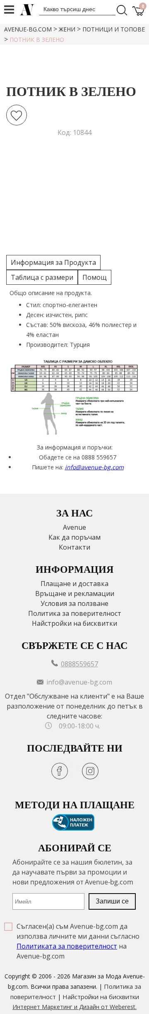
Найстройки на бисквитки (74, 623)
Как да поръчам (74, 537)
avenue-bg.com (28, 29)
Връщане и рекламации (74, 593)
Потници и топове (113, 29)
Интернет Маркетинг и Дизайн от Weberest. (74, 1007)
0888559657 (79, 663)
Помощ (94, 277)
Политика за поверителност (74, 613)
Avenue (74, 527)
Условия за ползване (74, 603)
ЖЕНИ (67, 29)
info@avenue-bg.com (94, 467)
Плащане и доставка (74, 583)
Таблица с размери (42, 277)
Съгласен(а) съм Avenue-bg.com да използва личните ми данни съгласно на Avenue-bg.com (78, 941)
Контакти (74, 547)
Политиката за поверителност (67, 946)
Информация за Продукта (53, 262)
